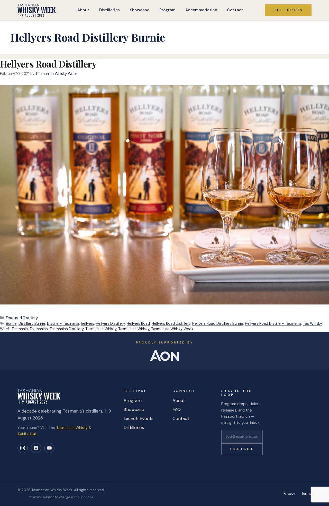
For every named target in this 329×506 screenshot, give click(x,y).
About (83, 10)
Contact (235, 10)
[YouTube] (49, 448)
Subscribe (242, 449)
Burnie (11, 323)
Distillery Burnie (32, 323)
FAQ (176, 409)
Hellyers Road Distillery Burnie (217, 323)
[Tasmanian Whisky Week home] (36, 10)
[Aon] (164, 355)
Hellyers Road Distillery (48, 64)
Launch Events (138, 418)
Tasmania (20, 329)
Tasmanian (39, 329)
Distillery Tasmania (63, 323)
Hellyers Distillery (110, 323)
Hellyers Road (138, 323)
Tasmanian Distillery (67, 329)
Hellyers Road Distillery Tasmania (273, 323)
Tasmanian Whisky (100, 329)
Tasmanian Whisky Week (172, 329)
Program (167, 10)
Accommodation (201, 10)
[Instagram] (22, 448)
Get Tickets (288, 10)
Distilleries (109, 10)
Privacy (289, 493)
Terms (306, 493)
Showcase (139, 10)
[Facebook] (36, 448)
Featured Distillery (22, 318)
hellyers (87, 323)
